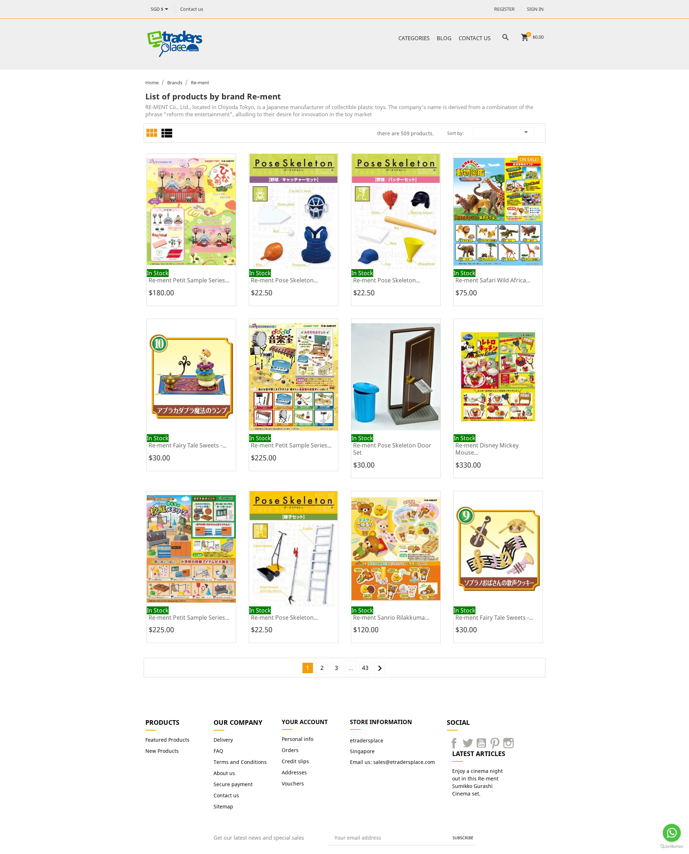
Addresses (294, 772)
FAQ (218, 750)
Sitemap (223, 806)
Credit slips (295, 761)
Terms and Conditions (240, 762)
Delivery (223, 739)
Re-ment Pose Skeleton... (284, 280)
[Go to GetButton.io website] (671, 846)
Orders (290, 750)
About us (224, 773)
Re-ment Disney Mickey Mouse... (487, 448)
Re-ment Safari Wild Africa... (492, 280)
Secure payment (233, 784)
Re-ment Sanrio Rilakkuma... (391, 617)
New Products (162, 750)
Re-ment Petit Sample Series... (189, 280)
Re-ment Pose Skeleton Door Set (392, 448)
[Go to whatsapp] (672, 833)
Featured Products (167, 739)
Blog (444, 38)
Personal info (297, 739)
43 (365, 668)
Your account (305, 722)
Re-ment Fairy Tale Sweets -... (187, 445)
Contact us (191, 9)
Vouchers (293, 783)
